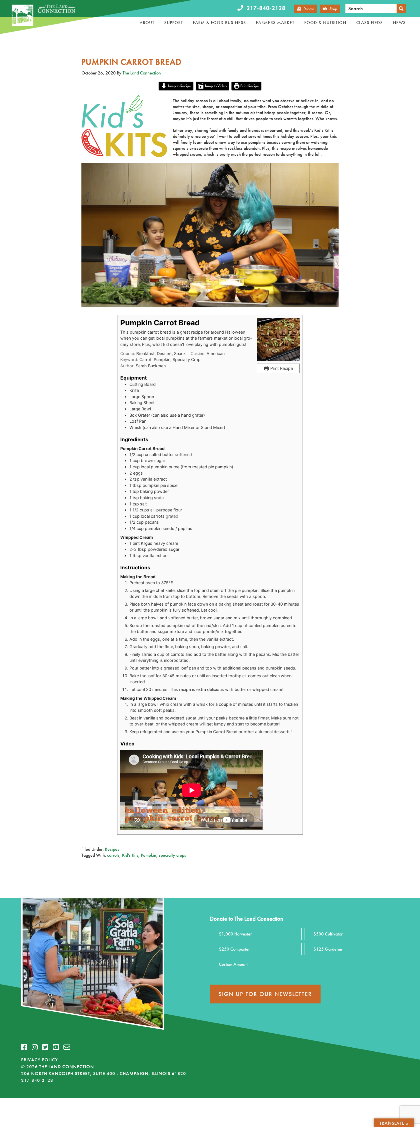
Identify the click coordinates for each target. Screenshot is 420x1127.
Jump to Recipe (179, 85)
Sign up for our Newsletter (265, 994)
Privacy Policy (39, 1060)
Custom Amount (233, 964)
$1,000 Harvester (235, 934)
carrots (113, 855)
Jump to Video (215, 85)
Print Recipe (249, 85)
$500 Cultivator (328, 934)
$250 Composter (234, 949)
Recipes (112, 849)
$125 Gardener (328, 949)
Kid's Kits (130, 855)
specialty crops (172, 855)
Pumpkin (148, 855)
